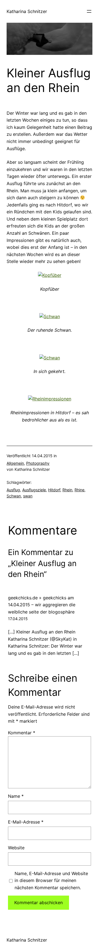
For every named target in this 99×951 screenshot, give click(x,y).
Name (16, 796)
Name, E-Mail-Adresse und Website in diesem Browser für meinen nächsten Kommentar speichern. (51, 880)
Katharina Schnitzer (27, 11)
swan (27, 496)
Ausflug (13, 489)
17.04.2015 (18, 618)
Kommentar (21, 732)
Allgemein (15, 463)
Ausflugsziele (34, 489)
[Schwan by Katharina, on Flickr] (49, 316)
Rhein (67, 489)
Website (16, 847)
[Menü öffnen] (89, 11)
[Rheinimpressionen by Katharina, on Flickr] (49, 399)
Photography (38, 463)
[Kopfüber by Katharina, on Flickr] (49, 275)
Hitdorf (54, 489)
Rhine (79, 489)
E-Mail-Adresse (25, 822)
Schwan (14, 496)
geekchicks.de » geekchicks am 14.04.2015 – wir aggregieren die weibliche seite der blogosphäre (41, 605)
